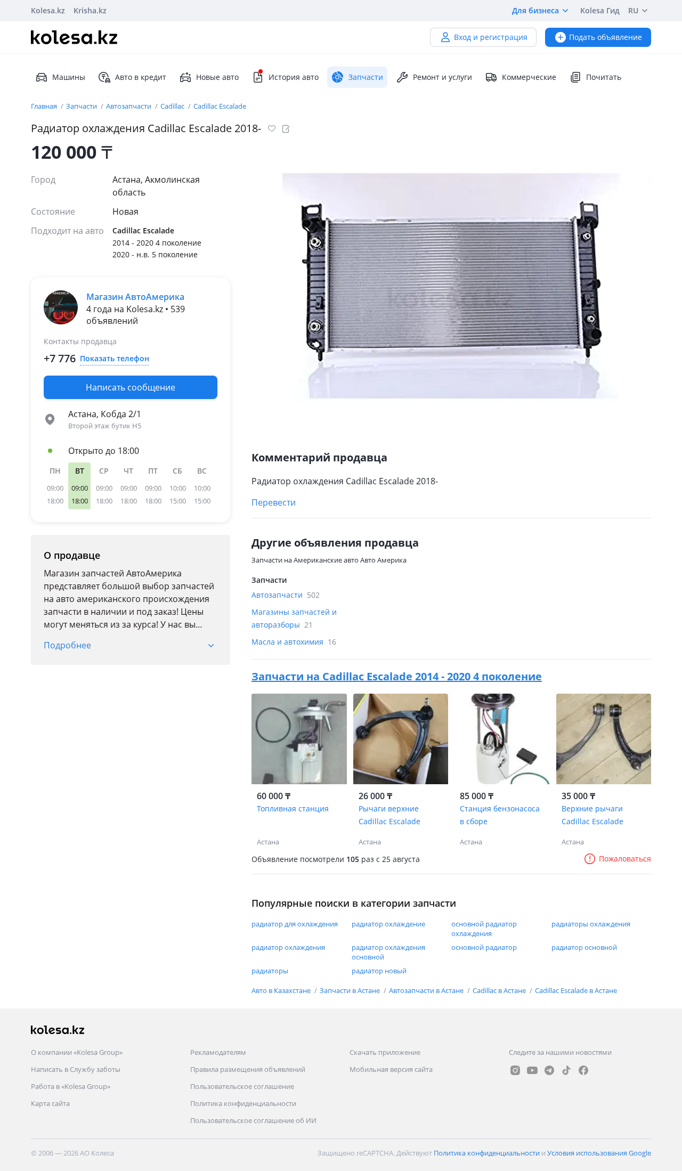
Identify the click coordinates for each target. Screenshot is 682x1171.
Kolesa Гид (600, 10)
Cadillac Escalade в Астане (576, 990)
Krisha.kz (90, 10)
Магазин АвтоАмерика (135, 297)
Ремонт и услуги (442, 77)
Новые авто (217, 77)
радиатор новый (379, 970)
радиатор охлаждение (388, 924)
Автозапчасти (129, 106)
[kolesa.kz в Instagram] (515, 1070)
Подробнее (67, 645)
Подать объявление (605, 37)
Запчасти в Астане (350, 990)
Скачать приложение (385, 1052)
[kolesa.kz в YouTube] (532, 1070)
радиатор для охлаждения (294, 924)
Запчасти (82, 106)
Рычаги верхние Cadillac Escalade (389, 814)
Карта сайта (50, 1103)
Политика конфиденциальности (243, 1103)
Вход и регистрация (490, 37)
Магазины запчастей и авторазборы (294, 618)
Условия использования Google (599, 1153)
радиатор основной (584, 947)
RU (633, 10)
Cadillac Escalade (219, 106)
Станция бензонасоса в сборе (500, 814)
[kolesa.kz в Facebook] (583, 1070)
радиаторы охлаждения (590, 924)
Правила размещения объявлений (247, 1069)
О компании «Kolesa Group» (77, 1052)
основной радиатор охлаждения (484, 928)
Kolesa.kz (48, 10)
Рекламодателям (218, 1052)
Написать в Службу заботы (75, 1069)
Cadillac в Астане (500, 990)
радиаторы (269, 970)
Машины (68, 77)
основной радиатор (484, 947)
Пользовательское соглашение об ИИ (253, 1120)
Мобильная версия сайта (391, 1069)
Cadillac (173, 106)
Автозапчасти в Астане (427, 990)
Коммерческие (529, 77)
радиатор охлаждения (288, 947)
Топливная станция (293, 808)
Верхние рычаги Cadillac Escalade (592, 814)
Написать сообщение (130, 387)
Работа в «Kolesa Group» (70, 1086)
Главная (45, 106)
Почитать (603, 77)
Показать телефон (114, 358)
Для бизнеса (535, 10)
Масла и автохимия (293, 642)
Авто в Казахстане (281, 990)
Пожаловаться (625, 858)
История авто (294, 77)
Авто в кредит (140, 77)
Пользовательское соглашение (242, 1086)
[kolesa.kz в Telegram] (549, 1070)
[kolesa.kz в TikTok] (566, 1070)
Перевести (273, 502)
